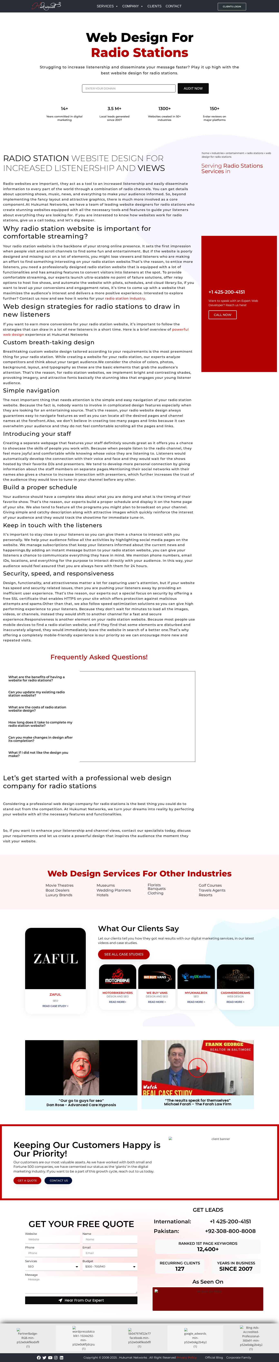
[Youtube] (50, 1357)
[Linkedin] (61, 1357)
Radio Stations (255, 153)
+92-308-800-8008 (230, 1231)
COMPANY (130, 6)
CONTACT (174, 6)
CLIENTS (154, 6)
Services (31, 1261)
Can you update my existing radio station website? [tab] (36, 693)
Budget (88, 1261)
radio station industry (124, 298)
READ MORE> (117, 1001)
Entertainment (235, 153)
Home (205, 153)
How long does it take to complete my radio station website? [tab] (40, 724)
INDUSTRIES (218, 153)
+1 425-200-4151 (230, 1221)
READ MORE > (157, 1001)
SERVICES (105, 6)
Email (87, 1247)
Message (31, 1274)
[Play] (81, 1067)
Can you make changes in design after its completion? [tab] (40, 739)
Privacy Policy (186, 1357)
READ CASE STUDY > (55, 1006)
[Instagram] (56, 1357)
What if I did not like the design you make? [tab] (38, 754)
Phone (29, 1247)
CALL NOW (222, 315)
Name (87, 1233)
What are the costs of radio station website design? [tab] (37, 708)
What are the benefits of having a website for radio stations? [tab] (36, 678)
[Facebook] (38, 1357)
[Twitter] (44, 1357)
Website (31, 1233)
